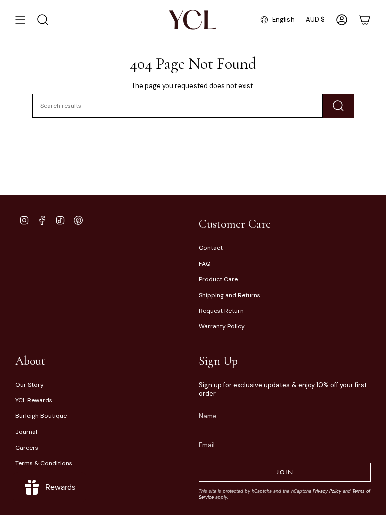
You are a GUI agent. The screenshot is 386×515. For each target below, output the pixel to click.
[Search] (338, 106)
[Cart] (364, 19)
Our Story (29, 385)
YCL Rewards (33, 400)
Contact (211, 248)
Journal (26, 431)
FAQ (205, 264)
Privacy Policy (327, 491)
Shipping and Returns (229, 295)
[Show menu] (20, 19)
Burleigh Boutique (41, 416)
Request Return (221, 311)
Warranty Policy (222, 326)
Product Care (218, 279)
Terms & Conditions (43, 463)
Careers (26, 448)
